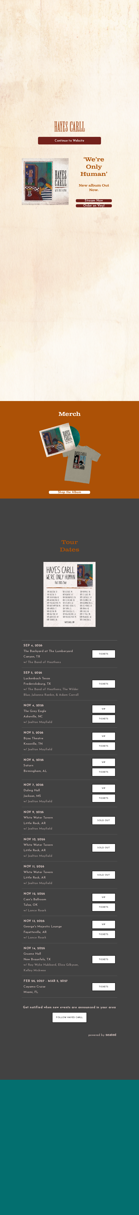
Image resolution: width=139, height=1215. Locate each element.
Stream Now (94, 200)
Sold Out (103, 820)
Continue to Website (69, 140)
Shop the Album (69, 492)
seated (111, 1035)
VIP (104, 709)
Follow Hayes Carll (69, 1017)
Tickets (103, 654)
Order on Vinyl (94, 205)
